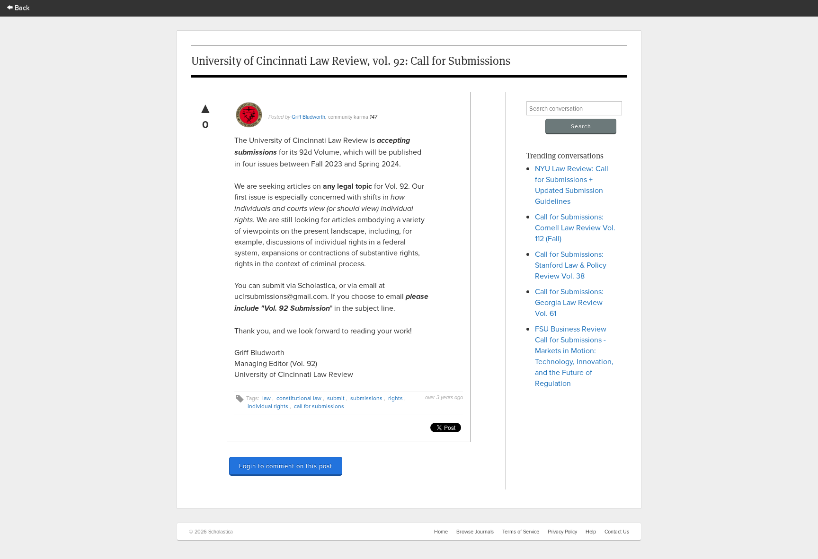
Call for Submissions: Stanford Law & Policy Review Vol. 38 (570, 265)
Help (591, 531)
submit (336, 398)
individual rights (268, 406)
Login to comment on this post (285, 466)
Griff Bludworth (308, 117)
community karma (348, 117)
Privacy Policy (562, 531)
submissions (366, 398)
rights (395, 398)
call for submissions (319, 406)
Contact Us (617, 531)
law (266, 398)
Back (21, 7)
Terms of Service (520, 531)
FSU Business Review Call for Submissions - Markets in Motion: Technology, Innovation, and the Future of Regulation (574, 355)
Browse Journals (475, 531)
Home (441, 531)
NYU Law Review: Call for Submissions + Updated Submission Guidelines (571, 184)
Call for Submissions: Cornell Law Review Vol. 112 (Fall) (575, 227)
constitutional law (298, 398)
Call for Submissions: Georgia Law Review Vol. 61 (569, 302)
